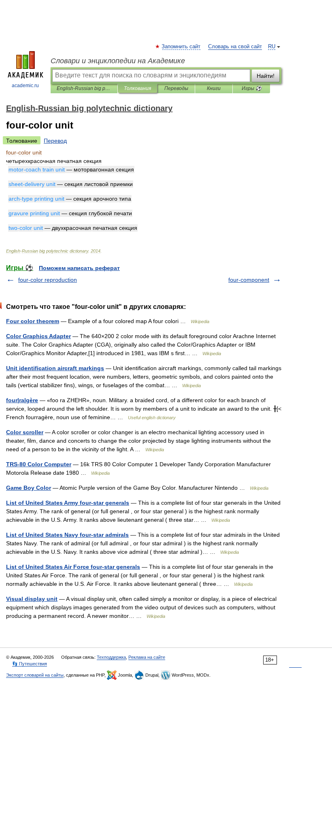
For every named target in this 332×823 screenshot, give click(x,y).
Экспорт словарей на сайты (35, 675)
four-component (248, 279)
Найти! (266, 76)
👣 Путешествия (29, 663)
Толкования (137, 88)
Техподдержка (111, 657)
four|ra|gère (22, 400)
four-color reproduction (47, 279)
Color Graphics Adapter (38, 336)
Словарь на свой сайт (235, 46)
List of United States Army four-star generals (67, 502)
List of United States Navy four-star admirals (67, 535)
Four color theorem (32, 321)
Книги (214, 88)
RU (271, 46)
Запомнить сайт (181, 46)
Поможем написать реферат (79, 268)
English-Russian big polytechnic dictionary (84, 88)
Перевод (55, 140)
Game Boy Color (28, 487)
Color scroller (24, 432)
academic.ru (25, 85)
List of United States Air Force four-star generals (73, 567)
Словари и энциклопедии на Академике (118, 61)
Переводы (176, 88)
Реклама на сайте (146, 657)
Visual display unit (31, 599)
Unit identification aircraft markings (55, 368)
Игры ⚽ (252, 88)
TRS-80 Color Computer (38, 464)
